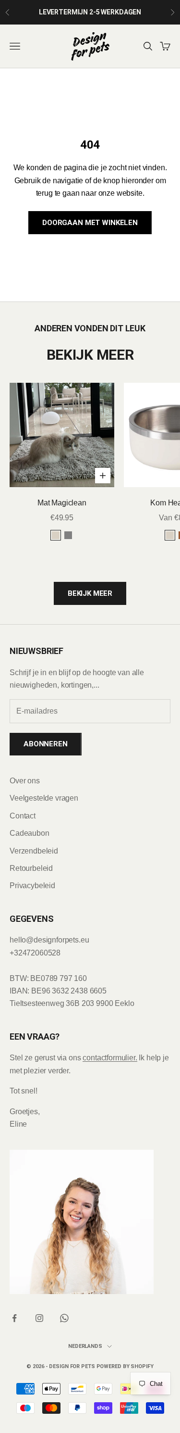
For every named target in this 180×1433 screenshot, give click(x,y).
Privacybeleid (32, 885)
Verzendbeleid (34, 851)
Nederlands (85, 1346)
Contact (23, 816)
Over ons (25, 781)
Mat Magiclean (61, 503)
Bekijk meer (90, 593)
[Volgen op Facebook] (14, 1318)
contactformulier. (110, 1058)
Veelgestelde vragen (44, 798)
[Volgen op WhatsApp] (64, 1318)
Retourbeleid (31, 868)
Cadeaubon (29, 833)
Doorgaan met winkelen (90, 222)
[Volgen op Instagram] (39, 1318)
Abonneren (46, 744)
